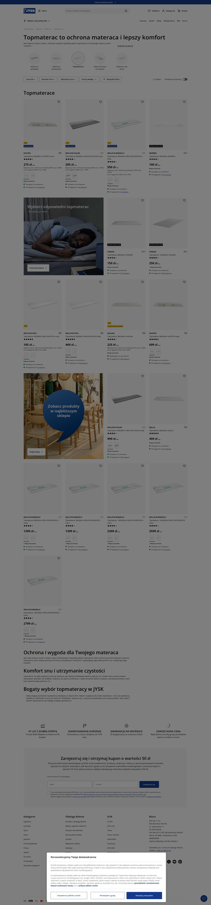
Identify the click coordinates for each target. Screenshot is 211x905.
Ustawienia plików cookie (68, 895)
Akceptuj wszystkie (144, 895)
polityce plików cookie (88, 885)
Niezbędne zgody (108, 895)
